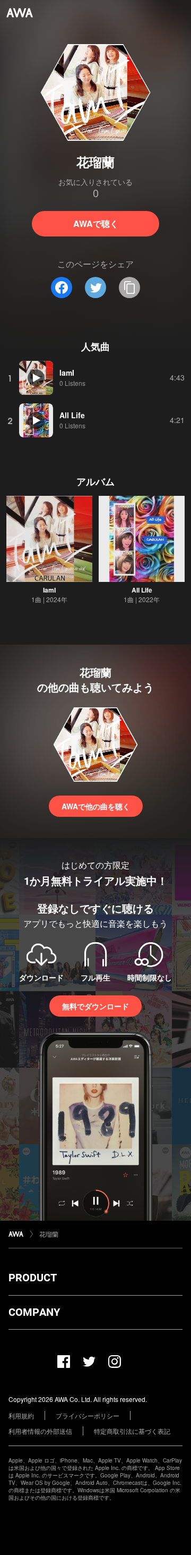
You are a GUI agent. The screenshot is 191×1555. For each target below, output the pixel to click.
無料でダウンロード (95, 1006)
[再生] (36, 377)
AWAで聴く (95, 223)
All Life (142, 590)
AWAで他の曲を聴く (96, 806)
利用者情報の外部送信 (40, 1430)
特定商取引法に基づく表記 (132, 1430)
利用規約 (21, 1415)
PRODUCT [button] (32, 1277)
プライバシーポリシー (87, 1415)
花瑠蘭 (48, 1233)
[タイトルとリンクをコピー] (129, 287)
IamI (49, 590)
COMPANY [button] (34, 1312)
